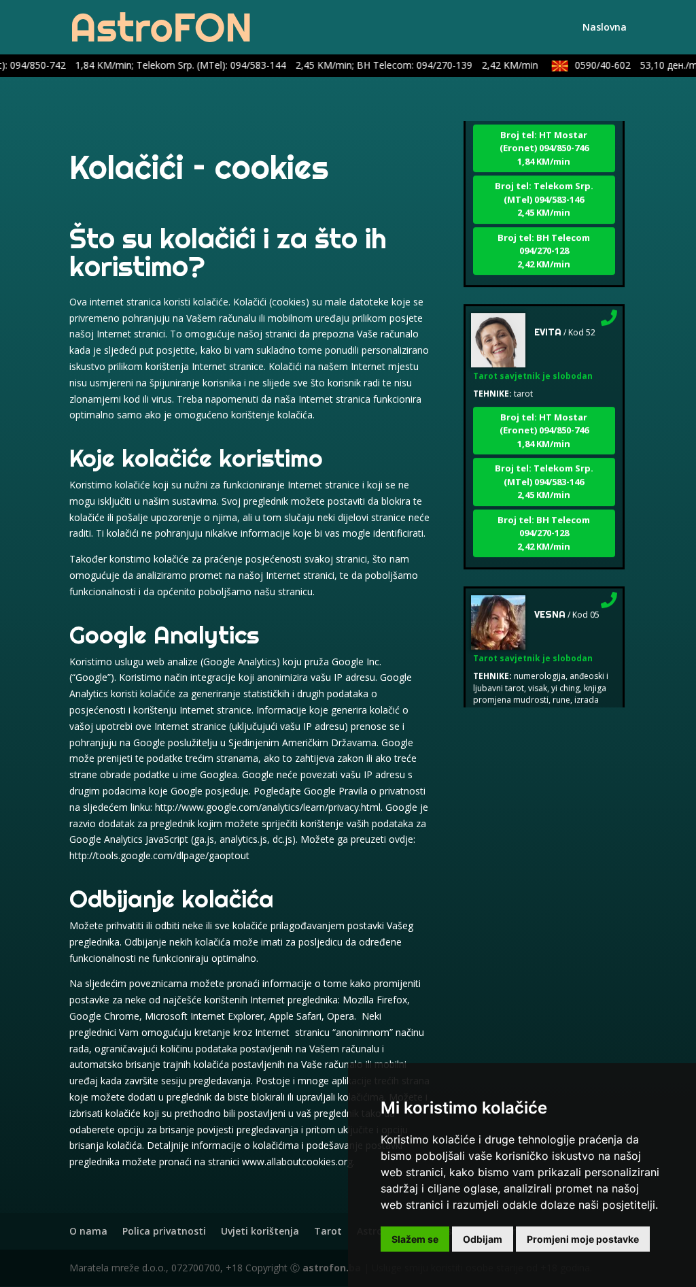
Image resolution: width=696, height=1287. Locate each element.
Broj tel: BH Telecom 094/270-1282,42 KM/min (544, 237)
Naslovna (604, 27)
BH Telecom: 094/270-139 (436, 64)
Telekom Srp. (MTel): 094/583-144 (233, 64)
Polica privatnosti (164, 1230)
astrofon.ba (331, 1267)
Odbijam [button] (482, 1239)
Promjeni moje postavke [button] (583, 1239)
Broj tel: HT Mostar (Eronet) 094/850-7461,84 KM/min (544, 135)
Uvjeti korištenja (260, 1230)
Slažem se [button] (415, 1239)
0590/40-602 (629, 64)
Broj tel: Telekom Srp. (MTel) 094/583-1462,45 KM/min (544, 186)
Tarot (328, 1230)
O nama (88, 1230)
